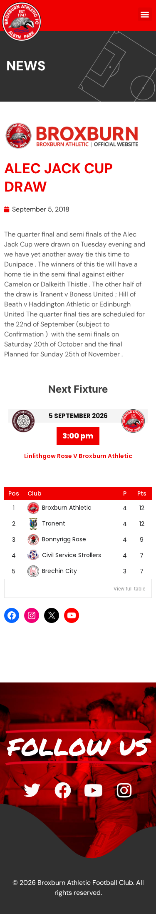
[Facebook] (11, 615)
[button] (145, 14)
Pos (13, 493)
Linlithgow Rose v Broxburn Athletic (78, 456)
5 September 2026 (78, 415)
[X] (51, 615)
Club (34, 493)
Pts (141, 493)
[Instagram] (31, 615)
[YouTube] (71, 615)
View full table (129, 589)
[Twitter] (32, 790)
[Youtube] (93, 790)
